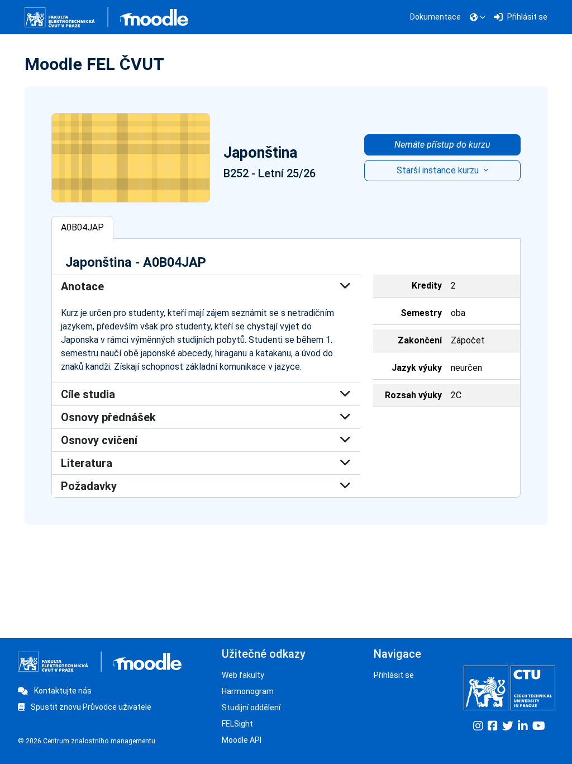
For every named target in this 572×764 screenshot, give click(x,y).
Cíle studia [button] (88, 394)
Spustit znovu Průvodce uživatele (90, 706)
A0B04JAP (82, 227)
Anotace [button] (82, 286)
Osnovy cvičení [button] (99, 440)
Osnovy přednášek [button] (108, 417)
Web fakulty (243, 675)
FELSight (237, 723)
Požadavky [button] (89, 486)
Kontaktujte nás (62, 690)
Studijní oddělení (251, 707)
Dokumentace (435, 16)
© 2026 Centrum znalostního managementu (86, 741)
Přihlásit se (394, 675)
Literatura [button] (86, 463)
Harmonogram (248, 691)
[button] (477, 17)
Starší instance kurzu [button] (439, 170)
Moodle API (241, 739)
